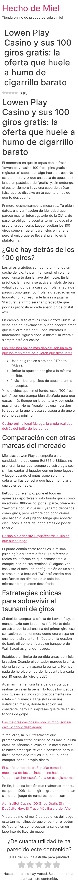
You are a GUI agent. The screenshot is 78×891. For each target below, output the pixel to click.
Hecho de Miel (30, 8)
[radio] (21, 865)
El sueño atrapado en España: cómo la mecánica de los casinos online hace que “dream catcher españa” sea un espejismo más (38, 773)
